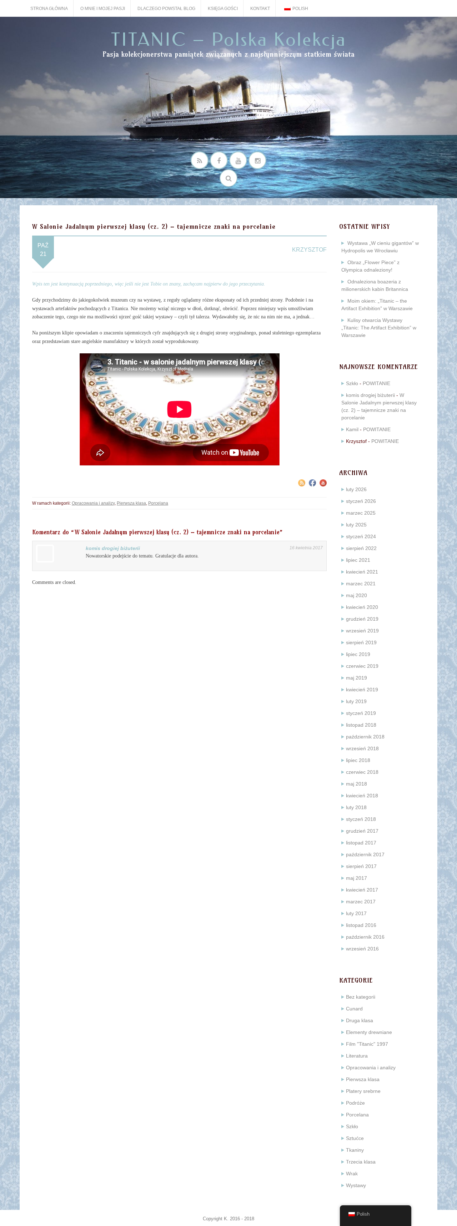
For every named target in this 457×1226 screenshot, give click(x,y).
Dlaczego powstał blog (166, 8)
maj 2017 (356, 878)
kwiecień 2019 (362, 689)
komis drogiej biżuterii (113, 548)
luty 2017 (356, 913)
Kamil (352, 429)
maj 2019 (356, 678)
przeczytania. (252, 284)
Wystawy (356, 1185)
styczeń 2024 (361, 536)
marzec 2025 (361, 513)
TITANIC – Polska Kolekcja (228, 39)
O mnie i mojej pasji (102, 8)
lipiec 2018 (358, 760)
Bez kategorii (360, 997)
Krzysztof (309, 250)
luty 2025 (356, 525)
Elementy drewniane (369, 1032)
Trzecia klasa (361, 1162)
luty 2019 (356, 701)
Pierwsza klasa (131, 503)
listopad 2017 (361, 843)
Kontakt (260, 8)
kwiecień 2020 (362, 607)
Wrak (352, 1173)
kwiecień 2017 (362, 890)
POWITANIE (376, 383)
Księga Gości (223, 8)
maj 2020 (356, 595)
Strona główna (49, 8)
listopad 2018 (361, 725)
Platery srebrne (363, 1091)
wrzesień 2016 (362, 949)
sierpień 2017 (361, 866)
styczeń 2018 (361, 819)
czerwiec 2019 (362, 666)
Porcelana (158, 503)
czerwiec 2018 (362, 772)
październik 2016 (365, 937)
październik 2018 (365, 737)
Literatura (357, 1056)
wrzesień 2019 (362, 631)
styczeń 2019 (361, 713)
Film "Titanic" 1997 (367, 1044)
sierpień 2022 (361, 548)
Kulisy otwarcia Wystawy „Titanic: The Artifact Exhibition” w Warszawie (378, 327)
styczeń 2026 (361, 501)
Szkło (352, 383)
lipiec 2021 (358, 560)
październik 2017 (365, 854)
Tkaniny (355, 1150)
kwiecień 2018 (362, 795)
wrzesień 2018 (362, 748)
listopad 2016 (361, 925)
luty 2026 (356, 489)
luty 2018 (356, 807)
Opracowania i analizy (93, 503)
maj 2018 (356, 784)
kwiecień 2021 (362, 572)
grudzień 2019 (362, 619)
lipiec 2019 (358, 654)
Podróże (355, 1103)
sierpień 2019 (361, 642)
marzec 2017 (361, 901)
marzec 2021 (361, 583)
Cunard (354, 1008)
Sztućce (355, 1138)
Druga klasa (359, 1020)
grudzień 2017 (362, 831)
